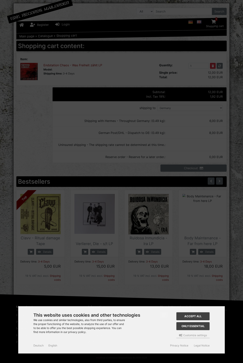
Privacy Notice (179, 345)
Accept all (193, 316)
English (52, 345)
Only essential (193, 326)
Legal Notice (202, 345)
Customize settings (194, 335)
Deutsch (38, 345)
